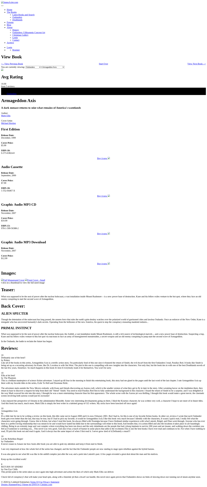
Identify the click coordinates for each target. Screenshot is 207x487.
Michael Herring (8, 123)
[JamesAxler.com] (9, 2)
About (9, 27)
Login (15, 37)
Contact (15, 40)
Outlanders (17, 17)
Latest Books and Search (23, 15)
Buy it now (102, 158)
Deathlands (17, 20)
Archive (10, 42)
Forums (10, 22)
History (15, 30)
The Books (12, 12)
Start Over (103, 64)
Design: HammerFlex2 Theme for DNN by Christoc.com (26, 484)
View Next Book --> (196, 64)
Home (9, 9)
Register (16, 50)
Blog (9, 25)
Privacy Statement (51, 482)
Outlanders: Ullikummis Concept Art (28, 32)
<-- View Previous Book (12, 64)
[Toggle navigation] (2, 5)
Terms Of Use (36, 482)
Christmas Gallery (20, 35)
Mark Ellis (5, 115)
